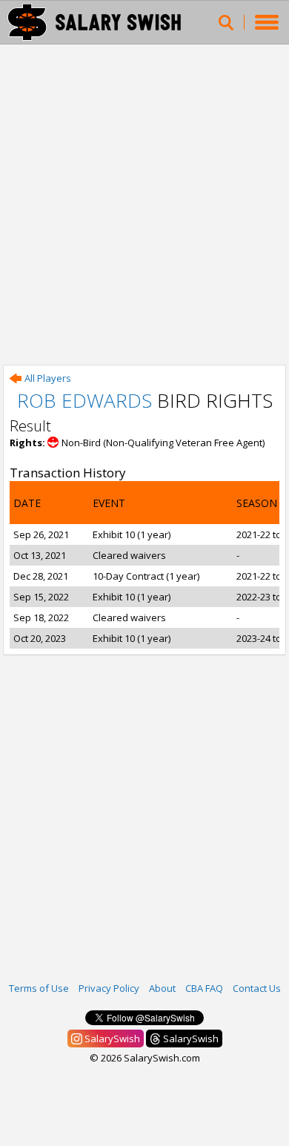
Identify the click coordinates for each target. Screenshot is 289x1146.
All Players (47, 378)
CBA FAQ (204, 988)
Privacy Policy (109, 988)
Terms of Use (39, 988)
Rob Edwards (84, 400)
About (162, 988)
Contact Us (257, 988)
